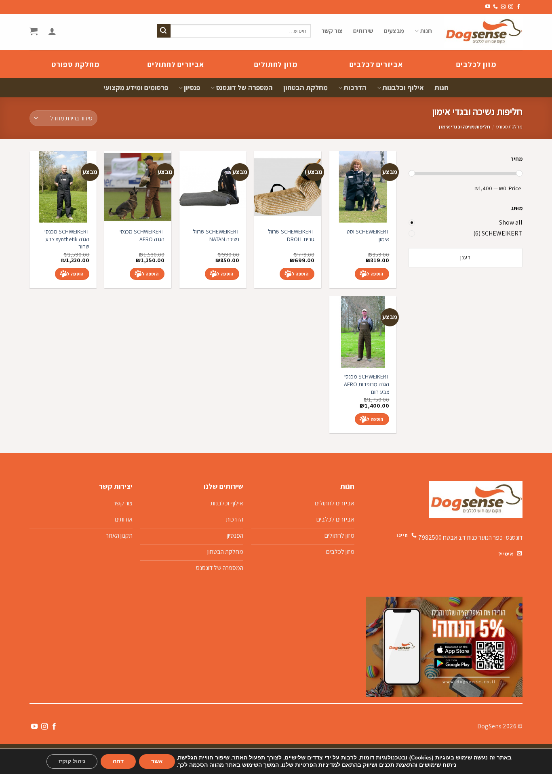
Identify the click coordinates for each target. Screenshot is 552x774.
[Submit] (164, 31)
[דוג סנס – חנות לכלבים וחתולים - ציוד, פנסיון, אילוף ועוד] (483, 32)
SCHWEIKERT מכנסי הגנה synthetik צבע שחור (66, 239)
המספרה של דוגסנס (244, 87)
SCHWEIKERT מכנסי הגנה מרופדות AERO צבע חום (366, 384)
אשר (157, 761)
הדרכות (355, 87)
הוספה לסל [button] (372, 274)
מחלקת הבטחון (305, 87)
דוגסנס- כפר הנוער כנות (495, 537)
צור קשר (332, 31)
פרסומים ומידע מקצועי (135, 87)
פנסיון (192, 87)
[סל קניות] (33, 31)
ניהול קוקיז (72, 761)
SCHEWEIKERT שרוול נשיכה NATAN (216, 235)
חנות (426, 31)
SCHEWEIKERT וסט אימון (368, 235)
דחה (118, 761)
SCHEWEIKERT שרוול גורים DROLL (291, 235)
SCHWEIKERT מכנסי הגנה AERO (142, 235)
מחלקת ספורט (509, 127)
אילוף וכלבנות (403, 87)
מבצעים (394, 31)
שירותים (363, 31)
